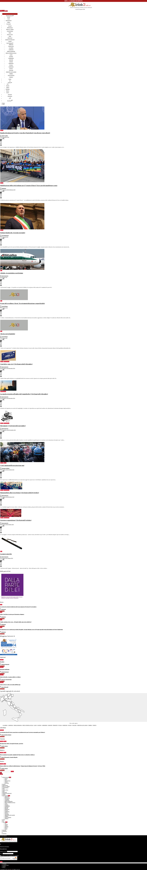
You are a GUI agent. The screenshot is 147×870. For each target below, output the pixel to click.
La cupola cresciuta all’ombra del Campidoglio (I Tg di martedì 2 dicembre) (24, 394)
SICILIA (11, 68)
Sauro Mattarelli (4, 687)
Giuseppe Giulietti (5, 468)
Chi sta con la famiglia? (7, 334)
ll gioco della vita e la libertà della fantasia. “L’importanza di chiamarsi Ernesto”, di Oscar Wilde (22, 766)
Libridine (8, 89)
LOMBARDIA (11, 58)
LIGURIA (11, 56)
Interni (8, 17)
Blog (1, 270)
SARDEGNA (11, 66)
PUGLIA (11, 65)
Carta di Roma (5, 306)
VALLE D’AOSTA (11, 75)
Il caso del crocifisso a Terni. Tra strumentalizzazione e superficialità (22, 303)
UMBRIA (11, 73)
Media (10, 79)
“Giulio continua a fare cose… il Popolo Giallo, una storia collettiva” (16, 622)
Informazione (8, 20)
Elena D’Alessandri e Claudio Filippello (9, 757)
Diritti (10, 36)
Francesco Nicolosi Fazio (6, 679)
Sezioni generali (9, 15)
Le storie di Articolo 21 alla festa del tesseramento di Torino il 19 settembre (18, 606)
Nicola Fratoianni (5, 672)
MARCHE (11, 60)
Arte (8, 84)
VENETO (11, 77)
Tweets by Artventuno (4, 846)
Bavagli (9, 26)
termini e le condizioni (13, 855)
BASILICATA (11, 46)
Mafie (10, 32)
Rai (10, 80)
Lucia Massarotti (5, 235)
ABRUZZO (11, 44)
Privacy (3, 867)
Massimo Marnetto (5, 664)
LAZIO (11, 54)
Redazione (4, 188)
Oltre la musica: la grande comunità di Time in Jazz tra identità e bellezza (17, 754)
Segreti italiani (10, 31)
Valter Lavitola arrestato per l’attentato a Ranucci (12, 614)
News (1, 604)
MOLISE (11, 61)
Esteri (8, 18)
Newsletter (10, 96)
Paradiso (2, 661)
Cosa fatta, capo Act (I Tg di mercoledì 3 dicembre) (16, 364)
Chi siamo (4, 864)
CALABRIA (11, 48)
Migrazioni (10, 38)
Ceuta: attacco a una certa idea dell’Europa (10, 684)
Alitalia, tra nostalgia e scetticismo (11, 273)
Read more (2, 611)
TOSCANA (11, 70)
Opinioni (2, 659)
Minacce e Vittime (10, 29)
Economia (9, 24)
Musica (7, 90)
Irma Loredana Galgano (6, 734)
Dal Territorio (9, 43)
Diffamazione (10, 27)
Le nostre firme (5, 865)
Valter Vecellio (5, 135)
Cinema (7, 85)
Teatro (7, 92)
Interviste (10, 94)
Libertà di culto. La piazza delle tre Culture (10, 677)
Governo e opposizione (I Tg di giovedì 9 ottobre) (15, 520)
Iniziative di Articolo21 (10, 39)
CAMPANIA (11, 49)
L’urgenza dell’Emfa (4, 669)
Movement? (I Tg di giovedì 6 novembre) (13, 426)
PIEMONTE (11, 63)
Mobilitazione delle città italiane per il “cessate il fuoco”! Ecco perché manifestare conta (28, 185)
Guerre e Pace (10, 34)
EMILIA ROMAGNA (11, 51)
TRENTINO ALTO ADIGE (11, 72)
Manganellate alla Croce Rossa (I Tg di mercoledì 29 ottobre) (19, 493)
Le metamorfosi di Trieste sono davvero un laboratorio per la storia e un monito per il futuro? (22, 732)
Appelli (9, 41)
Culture (8, 22)
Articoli (1, 130)
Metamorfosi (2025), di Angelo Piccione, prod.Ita (11, 743)
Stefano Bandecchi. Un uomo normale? (12, 233)
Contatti (4, 866)
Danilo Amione (4, 746)
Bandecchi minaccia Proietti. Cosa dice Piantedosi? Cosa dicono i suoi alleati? (25, 133)
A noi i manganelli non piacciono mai (12, 465)
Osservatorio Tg (5, 276)
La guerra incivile (6, 554)
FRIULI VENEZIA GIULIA (11, 53)
